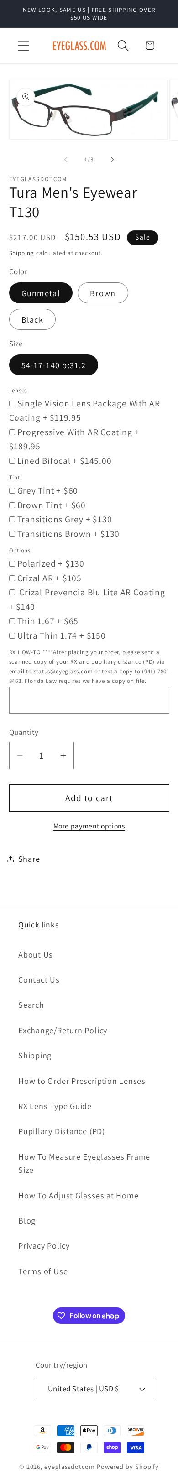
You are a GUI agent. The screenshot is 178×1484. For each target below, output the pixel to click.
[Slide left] (66, 160)
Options (20, 550)
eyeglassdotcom (69, 1466)
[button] (23, 45)
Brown (103, 292)
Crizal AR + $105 (49, 578)
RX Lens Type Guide (55, 1105)
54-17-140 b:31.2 (53, 364)
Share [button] (29, 858)
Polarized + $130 (50, 563)
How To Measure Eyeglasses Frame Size (84, 1163)
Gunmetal (40, 292)
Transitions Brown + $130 (68, 534)
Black (32, 319)
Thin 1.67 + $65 (48, 621)
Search (31, 1004)
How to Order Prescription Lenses (82, 1080)
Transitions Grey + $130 (64, 519)
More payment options (89, 825)
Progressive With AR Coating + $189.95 (74, 439)
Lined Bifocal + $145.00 (64, 461)
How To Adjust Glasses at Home (78, 1195)
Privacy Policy (44, 1245)
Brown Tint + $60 (51, 505)
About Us (35, 954)
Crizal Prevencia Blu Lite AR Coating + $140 (87, 599)
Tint (14, 477)
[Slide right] (112, 160)
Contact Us (39, 979)
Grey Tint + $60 (48, 490)
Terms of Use (43, 1270)
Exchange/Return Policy (62, 1030)
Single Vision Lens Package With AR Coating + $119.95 (85, 410)
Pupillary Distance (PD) (61, 1130)
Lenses (18, 390)
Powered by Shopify (128, 1466)
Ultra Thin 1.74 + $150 (61, 635)
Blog (27, 1220)
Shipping (21, 253)
